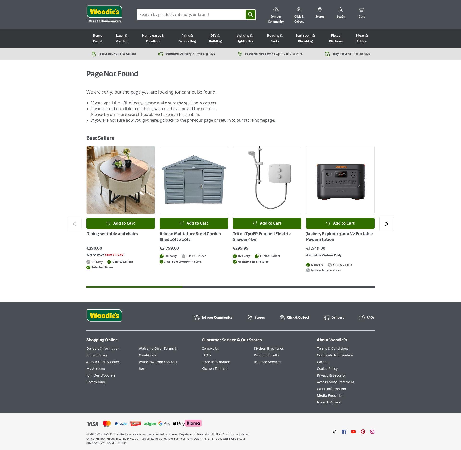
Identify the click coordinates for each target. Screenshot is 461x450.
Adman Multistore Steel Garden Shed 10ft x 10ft (190, 237)
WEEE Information (331, 388)
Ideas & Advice (362, 38)
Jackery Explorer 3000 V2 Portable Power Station (339, 237)
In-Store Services (267, 362)
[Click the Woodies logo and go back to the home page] (104, 14)
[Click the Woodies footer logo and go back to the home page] (104, 318)
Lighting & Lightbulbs (245, 38)
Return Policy (97, 355)
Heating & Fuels (275, 38)
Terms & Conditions (333, 348)
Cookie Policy (327, 368)
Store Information (216, 362)
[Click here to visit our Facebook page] (344, 431)
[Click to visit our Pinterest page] (363, 431)
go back (167, 120)
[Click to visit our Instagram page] (372, 431)
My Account (95, 368)
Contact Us (210, 348)
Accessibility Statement (335, 382)
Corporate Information (335, 355)
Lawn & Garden (121, 38)
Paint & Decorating (187, 38)
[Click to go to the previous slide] (74, 224)
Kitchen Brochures (269, 348)
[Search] (250, 14)
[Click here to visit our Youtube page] (353, 431)
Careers (323, 362)
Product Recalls (266, 355)
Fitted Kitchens (336, 38)
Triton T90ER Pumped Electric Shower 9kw (262, 237)
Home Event (97, 38)
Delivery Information (103, 348)
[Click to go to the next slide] (386, 224)
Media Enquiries (330, 395)
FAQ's (206, 355)
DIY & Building (215, 38)
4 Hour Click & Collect (103, 362)
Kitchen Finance (214, 368)
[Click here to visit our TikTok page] (334, 431)
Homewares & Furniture (153, 38)
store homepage (259, 120)
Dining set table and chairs (112, 234)
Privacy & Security (331, 375)
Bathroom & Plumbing (305, 38)
